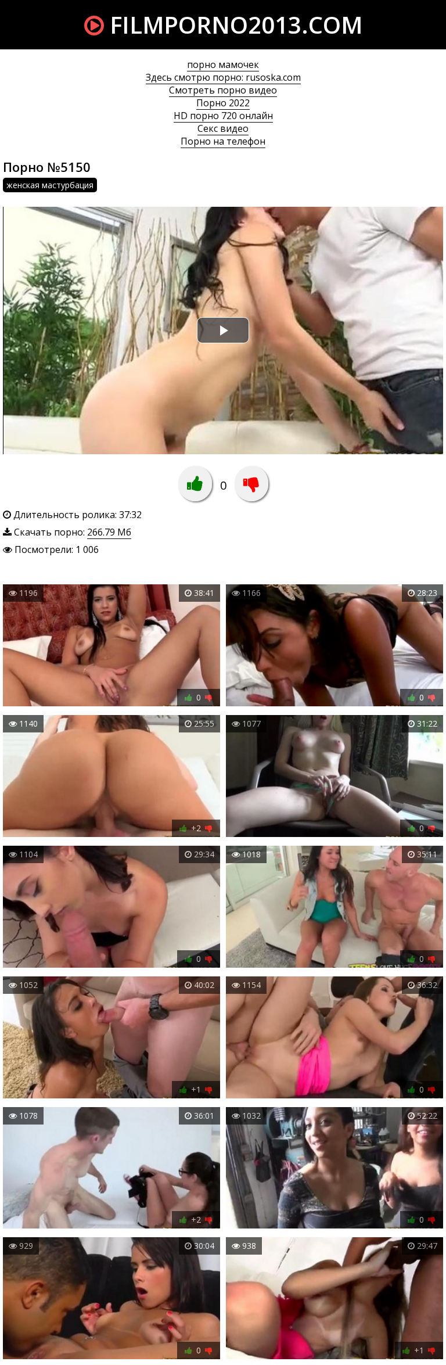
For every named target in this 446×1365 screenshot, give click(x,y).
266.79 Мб (109, 532)
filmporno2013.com (233, 25)
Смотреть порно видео (223, 90)
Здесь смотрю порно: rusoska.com (223, 77)
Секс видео (223, 128)
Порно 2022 (223, 102)
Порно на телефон (223, 141)
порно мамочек (223, 64)
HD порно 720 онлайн (223, 115)
